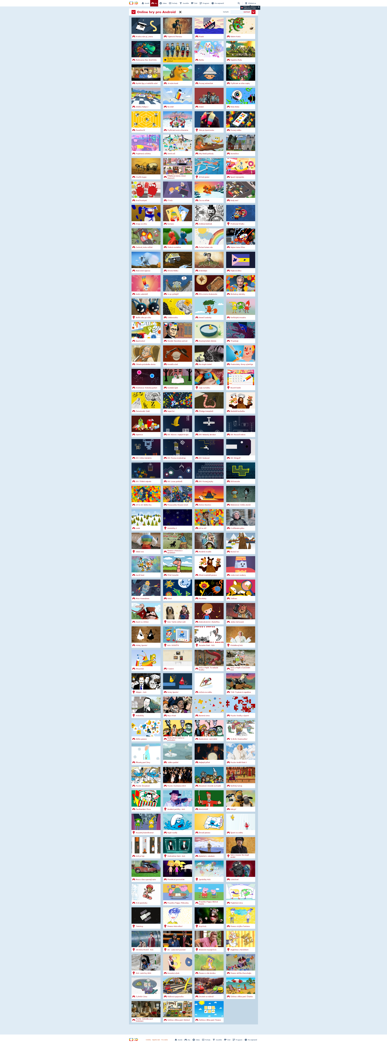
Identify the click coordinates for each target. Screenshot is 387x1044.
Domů (147, 3)
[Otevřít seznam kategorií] (134, 12)
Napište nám (156, 1040)
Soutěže (186, 3)
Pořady (174, 3)
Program (206, 3)
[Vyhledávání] (238, 3)
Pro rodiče (164, 1040)
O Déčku (148, 1040)
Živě (195, 3)
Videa (165, 3)
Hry (156, 3)
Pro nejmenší (219, 3)
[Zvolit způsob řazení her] (253, 12)
